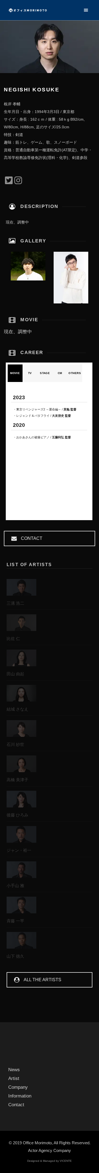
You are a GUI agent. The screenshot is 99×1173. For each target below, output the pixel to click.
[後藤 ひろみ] (21, 800)
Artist (13, 1078)
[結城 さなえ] (21, 694)
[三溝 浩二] (21, 588)
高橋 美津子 (17, 779)
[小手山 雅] (21, 871)
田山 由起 (15, 673)
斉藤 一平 (15, 921)
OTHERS (74, 373)
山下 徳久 (15, 956)
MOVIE (15, 373)
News (14, 1069)
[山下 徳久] (21, 941)
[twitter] (9, 181)
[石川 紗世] (21, 729)
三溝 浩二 (15, 603)
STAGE (45, 373)
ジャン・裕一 (19, 850)
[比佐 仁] (21, 623)
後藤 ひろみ (17, 815)
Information (19, 1096)
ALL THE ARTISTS (42, 979)
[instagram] (18, 181)
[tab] (15, 373)
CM (60, 373)
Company (18, 1087)
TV (30, 373)
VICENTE (66, 1160)
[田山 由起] (21, 659)
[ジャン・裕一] (21, 835)
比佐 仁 (13, 638)
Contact (16, 1104)
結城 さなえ (17, 709)
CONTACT (31, 538)
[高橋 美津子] (21, 765)
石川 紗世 (15, 744)
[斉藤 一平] (21, 906)
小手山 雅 (15, 885)
